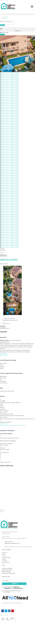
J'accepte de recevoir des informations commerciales (12, 591)
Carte (4, 18)
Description (3, 255)
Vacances (4, 552)
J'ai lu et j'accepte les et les (13, 587)
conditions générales (18, 588)
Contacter (2, 25)
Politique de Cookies (7, 570)
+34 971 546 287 (8, 541)
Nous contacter (5, 562)
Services (4, 556)
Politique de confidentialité (8, 573)
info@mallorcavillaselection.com (12, 543)
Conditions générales (7, 568)
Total (1, 29)
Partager (3, 326)
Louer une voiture (6, 557)
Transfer (4, 559)
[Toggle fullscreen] (2, 252)
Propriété (5, 17)
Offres (3, 554)
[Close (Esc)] (0, 252)
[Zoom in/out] (3, 252)
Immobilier (4, 561)
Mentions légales (6, 571)
